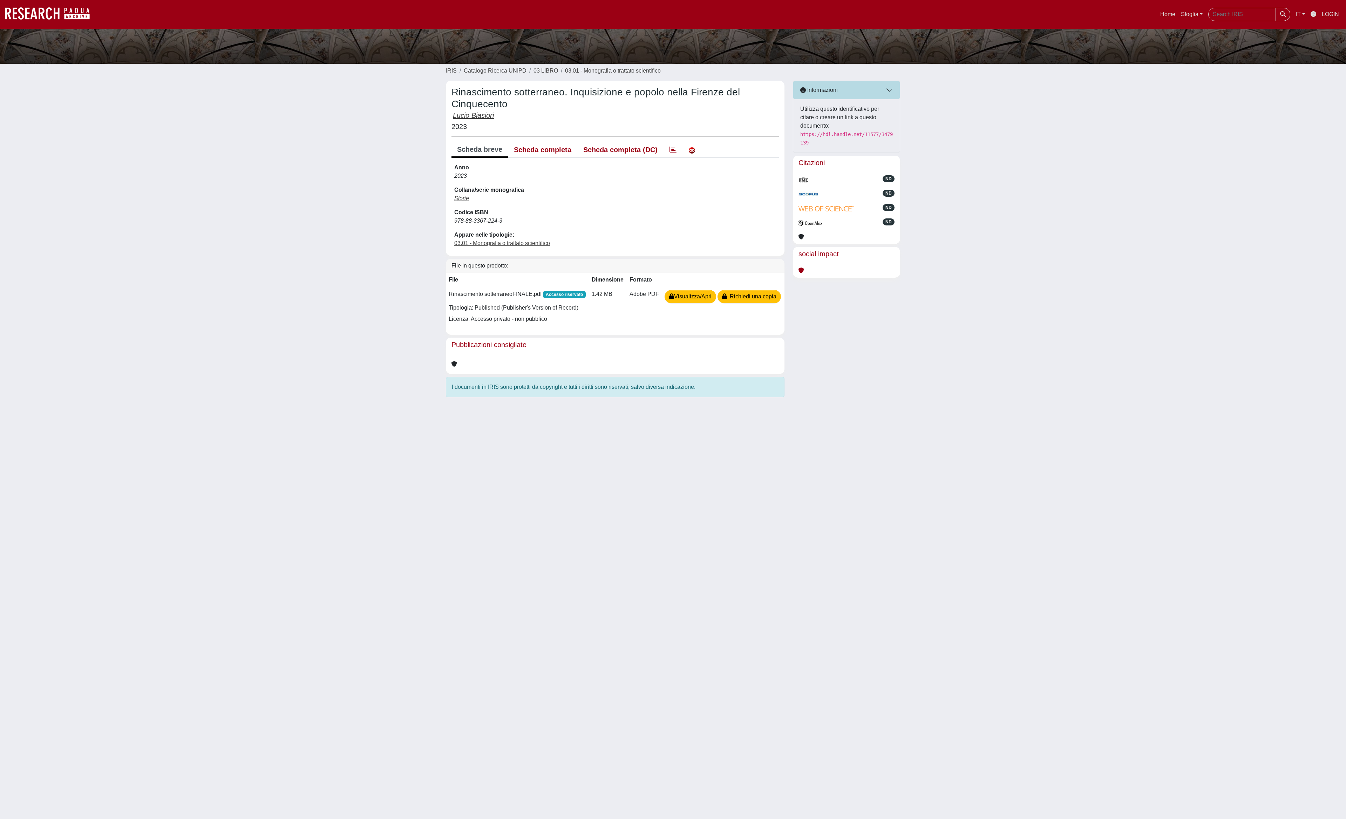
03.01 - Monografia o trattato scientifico (613, 71)
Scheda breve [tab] (479, 149)
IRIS (451, 71)
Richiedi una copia (751, 296)
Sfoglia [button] (1189, 14)
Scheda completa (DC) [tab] (620, 150)
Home (1167, 14)
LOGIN (1330, 14)
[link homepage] (50, 14)
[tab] (673, 149)
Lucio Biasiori (473, 115)
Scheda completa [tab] (542, 150)
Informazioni (822, 90)
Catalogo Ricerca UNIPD (495, 71)
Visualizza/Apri (693, 296)
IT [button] (1298, 14)
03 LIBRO (545, 71)
